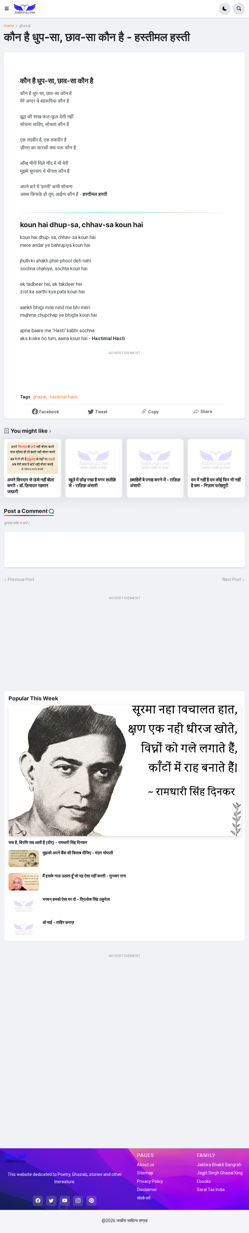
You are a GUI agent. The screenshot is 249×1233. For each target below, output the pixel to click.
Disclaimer (147, 1189)
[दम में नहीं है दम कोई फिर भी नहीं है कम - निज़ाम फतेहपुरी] (216, 458)
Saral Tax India (211, 1189)
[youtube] (65, 1201)
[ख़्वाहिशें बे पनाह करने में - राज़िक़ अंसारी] (155, 458)
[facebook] (38, 1201)
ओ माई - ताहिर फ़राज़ (58, 922)
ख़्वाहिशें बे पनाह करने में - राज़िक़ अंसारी (155, 483)
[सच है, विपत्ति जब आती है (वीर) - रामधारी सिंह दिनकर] (125, 770)
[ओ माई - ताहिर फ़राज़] (24, 928)
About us (145, 1164)
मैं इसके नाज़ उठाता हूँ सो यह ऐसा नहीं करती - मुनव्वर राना (84, 875)
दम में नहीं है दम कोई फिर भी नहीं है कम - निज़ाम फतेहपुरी (215, 483)
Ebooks (204, 1181)
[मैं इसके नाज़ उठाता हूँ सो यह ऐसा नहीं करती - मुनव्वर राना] (24, 881)
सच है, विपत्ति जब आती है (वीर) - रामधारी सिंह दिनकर (48, 842)
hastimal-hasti (63, 396)
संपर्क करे (144, 1198)
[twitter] (51, 1201)
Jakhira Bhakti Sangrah (219, 1164)
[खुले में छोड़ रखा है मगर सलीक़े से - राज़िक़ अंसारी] (94, 458)
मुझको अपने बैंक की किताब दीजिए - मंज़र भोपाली (78, 852)
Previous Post (21, 579)
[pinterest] (91, 1201)
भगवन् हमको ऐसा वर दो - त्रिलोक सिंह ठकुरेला (76, 899)
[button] (8, 9)
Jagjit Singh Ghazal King (220, 1172)
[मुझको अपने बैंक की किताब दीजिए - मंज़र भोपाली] (24, 858)
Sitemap (145, 1172)
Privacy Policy (150, 1181)
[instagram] (78, 1201)
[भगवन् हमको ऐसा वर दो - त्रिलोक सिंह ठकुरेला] (24, 905)
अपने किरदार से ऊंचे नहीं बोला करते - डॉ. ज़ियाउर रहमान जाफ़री (30, 485)
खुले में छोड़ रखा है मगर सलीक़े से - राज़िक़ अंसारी (92, 483)
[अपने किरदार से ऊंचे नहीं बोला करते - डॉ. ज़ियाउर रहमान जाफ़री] (32, 458)
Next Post (232, 579)
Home (9, 26)
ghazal (25, 26)
